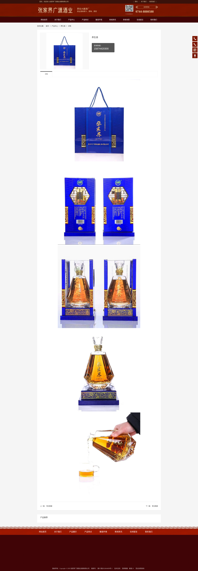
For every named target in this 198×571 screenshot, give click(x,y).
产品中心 (55, 26)
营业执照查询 (140, 568)
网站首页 (42, 532)
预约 (136, 1)
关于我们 (144, 1)
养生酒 (63, 26)
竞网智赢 (125, 568)
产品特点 (88, 532)
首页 (47, 26)
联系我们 (152, 1)
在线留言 (133, 532)
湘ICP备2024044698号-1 (105, 568)
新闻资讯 (118, 532)
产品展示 (73, 532)
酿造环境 (103, 532)
